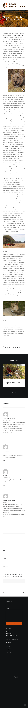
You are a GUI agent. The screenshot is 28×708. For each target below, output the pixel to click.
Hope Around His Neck (13, 383)
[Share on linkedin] (11, 347)
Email (5, 558)
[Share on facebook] (3, 347)
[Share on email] (19, 347)
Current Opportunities (11, 635)
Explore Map (9, 633)
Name (5, 550)
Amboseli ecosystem (12, 367)
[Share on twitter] (5, 347)
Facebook (8, 642)
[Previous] (7, 592)
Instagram (8, 648)
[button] (24, 5)
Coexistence (18, 373)
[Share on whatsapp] (13, 347)
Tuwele (16, 677)
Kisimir (4, 60)
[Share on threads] (7, 347)
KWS (20, 367)
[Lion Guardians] (14, 5)
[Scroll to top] (25, 705)
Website (5, 566)
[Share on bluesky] (15, 347)
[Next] (20, 592)
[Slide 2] (14, 392)
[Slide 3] (16, 392)
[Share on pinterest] (9, 347)
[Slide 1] (12, 392)
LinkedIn (8, 646)
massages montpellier (9, 500)
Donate (7, 631)
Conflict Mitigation (16, 370)
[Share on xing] (17, 347)
